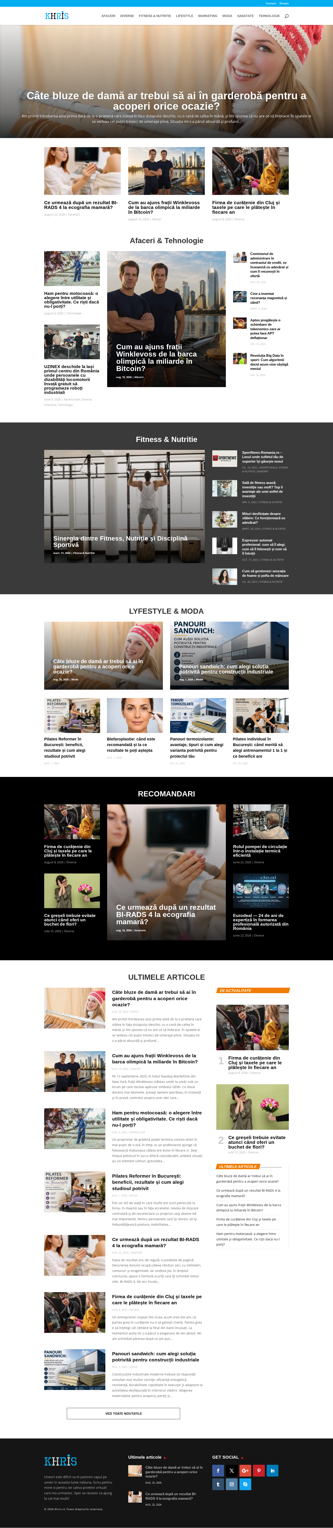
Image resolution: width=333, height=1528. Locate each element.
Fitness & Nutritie (155, 16)
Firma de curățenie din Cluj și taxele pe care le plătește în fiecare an (246, 207)
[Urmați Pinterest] (259, 1471)
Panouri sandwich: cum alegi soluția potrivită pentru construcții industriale (226, 669)
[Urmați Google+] (245, 1471)
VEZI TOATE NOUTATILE (123, 1413)
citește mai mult (119, 254)
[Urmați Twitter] (232, 1471)
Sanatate (245, 16)
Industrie (50, 405)
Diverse (127, 16)
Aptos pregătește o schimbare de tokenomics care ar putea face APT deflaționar (265, 329)
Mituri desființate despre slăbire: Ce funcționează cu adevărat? (263, 518)
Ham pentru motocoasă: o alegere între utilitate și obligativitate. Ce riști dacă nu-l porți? (71, 300)
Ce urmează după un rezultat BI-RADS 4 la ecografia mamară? (81, 205)
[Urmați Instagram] (232, 1484)
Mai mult (166, 94)
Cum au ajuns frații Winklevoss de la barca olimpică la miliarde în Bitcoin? (164, 207)
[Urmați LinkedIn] (272, 1471)
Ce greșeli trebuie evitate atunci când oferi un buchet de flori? (70, 920)
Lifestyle (184, 16)
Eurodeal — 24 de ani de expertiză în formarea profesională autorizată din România (261, 922)
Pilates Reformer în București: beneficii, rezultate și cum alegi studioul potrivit (148, 1182)
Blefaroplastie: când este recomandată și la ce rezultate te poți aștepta (131, 745)
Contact (271, 3)
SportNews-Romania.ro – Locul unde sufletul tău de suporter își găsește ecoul (262, 457)
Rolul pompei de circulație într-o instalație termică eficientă (260, 851)
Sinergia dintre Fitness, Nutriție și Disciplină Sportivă (120, 541)
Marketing (207, 16)
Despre (284, 3)
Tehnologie (269, 16)
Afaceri (108, 16)
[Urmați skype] (245, 1484)
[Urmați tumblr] (218, 1484)
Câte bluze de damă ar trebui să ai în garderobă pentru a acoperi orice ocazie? (98, 666)
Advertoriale (72, 399)
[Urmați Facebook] (218, 1471)
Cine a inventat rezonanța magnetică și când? (268, 298)
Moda (227, 16)
